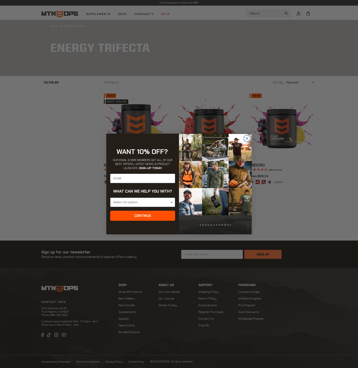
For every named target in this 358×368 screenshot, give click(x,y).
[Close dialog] (247, 138)
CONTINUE (142, 215)
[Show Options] (171, 202)
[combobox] (141, 202)
